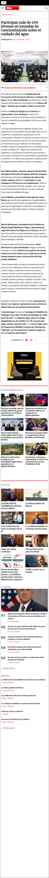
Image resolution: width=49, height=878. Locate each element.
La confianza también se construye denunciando (36, 527)
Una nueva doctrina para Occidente (34, 550)
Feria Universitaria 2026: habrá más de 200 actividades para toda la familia (24, 648)
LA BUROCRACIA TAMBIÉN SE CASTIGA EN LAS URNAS (11, 506)
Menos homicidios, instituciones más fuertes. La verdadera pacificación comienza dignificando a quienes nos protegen (11, 574)
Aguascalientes (7, 14)
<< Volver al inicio (7, 668)
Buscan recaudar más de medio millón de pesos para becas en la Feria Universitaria (26, 627)
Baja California (8, 682)
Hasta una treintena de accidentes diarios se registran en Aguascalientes (25, 638)
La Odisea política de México (35, 504)
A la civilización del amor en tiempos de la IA (11, 528)
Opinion (6, 714)
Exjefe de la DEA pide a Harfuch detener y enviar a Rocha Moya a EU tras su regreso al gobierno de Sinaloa (27, 616)
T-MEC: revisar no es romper (34, 570)
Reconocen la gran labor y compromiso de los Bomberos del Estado (26, 658)
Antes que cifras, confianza (8, 550)
